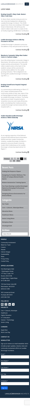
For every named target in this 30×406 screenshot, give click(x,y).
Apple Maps (13, 278)
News (2, 256)
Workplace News (7, 222)
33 (25, 159)
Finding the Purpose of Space (11, 171)
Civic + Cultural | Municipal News (12, 207)
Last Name (4, 367)
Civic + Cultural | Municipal (9, 310)
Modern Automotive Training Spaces (14, 182)
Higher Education (6, 315)
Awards (3, 249)
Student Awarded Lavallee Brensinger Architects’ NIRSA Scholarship (12, 116)
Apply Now (4, 330)
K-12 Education (5, 317)
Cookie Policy (5, 261)
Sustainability (5, 254)
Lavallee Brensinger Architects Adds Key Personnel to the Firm (12, 40)
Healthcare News (7, 215)
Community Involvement (8, 242)
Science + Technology (7, 320)
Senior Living (5, 322)
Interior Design (5, 252)
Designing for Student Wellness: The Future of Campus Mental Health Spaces (14, 177)
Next (18, 161)
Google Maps (5, 278)
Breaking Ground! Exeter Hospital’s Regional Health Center (13, 85)
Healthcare (4, 313)
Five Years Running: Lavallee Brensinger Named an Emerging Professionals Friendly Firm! (15, 188)
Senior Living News (8, 218)
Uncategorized (7, 226)
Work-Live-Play (5, 332)
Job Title (3, 374)
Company (4, 381)
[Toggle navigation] (27, 4)
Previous (7, 159)
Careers (3, 247)
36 (14, 161)
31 (18, 159)
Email (3, 354)
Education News (7, 211)
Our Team (5, 204)
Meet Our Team (5, 245)
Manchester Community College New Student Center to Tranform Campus (14, 56)
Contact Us (5, 337)
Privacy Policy (5, 259)
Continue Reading (21, 34)
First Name (5, 361)
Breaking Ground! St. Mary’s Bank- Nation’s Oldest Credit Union (13, 15)
